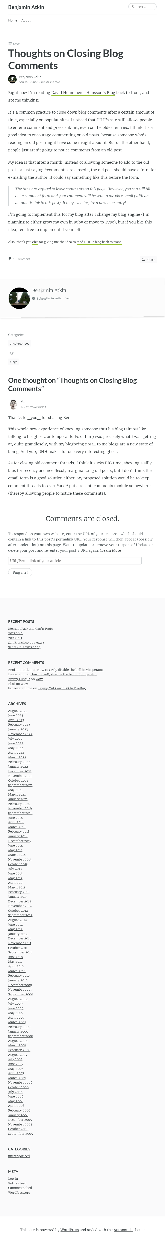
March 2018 (17, 827)
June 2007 (15, 1064)
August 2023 (17, 711)
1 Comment (21, 259)
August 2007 (17, 1055)
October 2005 (18, 1129)
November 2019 (20, 808)
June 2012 (15, 925)
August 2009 (17, 999)
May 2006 (15, 1101)
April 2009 (16, 1017)
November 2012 (20, 906)
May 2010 (15, 962)
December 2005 (20, 1120)
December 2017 (19, 841)
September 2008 (20, 1036)
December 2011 (19, 939)
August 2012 (17, 920)
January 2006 (18, 1115)
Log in (13, 1179)
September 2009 (20, 994)
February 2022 (19, 762)
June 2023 (15, 715)
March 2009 (17, 1022)
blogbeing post (79, 444)
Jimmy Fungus (19, 679)
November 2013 (20, 859)
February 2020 (19, 804)
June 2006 (15, 1096)
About (26, 20)
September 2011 (20, 952)
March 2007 (17, 1078)
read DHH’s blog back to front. (99, 242)
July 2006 (15, 1092)
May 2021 (15, 790)
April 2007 (16, 1073)
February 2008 (19, 1050)
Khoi (11, 684)
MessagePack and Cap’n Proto (30, 629)
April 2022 (16, 752)
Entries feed (17, 1183)
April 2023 (16, 720)
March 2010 (17, 971)
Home (12, 20)
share (150, 259)
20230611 (15, 638)
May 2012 (15, 929)
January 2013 (17, 897)
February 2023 (19, 725)
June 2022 (15, 743)
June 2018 (15, 818)
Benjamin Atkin (26, 7)
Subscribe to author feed (53, 298)
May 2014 (15, 850)
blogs (13, 362)
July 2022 (15, 739)
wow (39, 679)
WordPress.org (19, 1193)
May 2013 (15, 878)
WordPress (70, 1230)
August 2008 (17, 1041)
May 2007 (15, 1069)
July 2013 (15, 869)
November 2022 (20, 734)
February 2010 (19, 976)
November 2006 (20, 1082)
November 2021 (20, 776)
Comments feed (20, 1188)
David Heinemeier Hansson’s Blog (83, 92)
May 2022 (15, 748)
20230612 (15, 633)
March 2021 (17, 794)
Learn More (111, 550)
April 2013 (15, 883)
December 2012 (19, 901)
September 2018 (20, 813)
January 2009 (18, 1031)
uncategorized (20, 343)
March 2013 (16, 887)
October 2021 (18, 780)
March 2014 (17, 855)
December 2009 (20, 985)
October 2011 (17, 948)
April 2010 (16, 966)
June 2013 (15, 873)
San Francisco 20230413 (26, 643)
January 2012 (17, 934)
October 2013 (18, 864)
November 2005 (20, 1124)
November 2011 (19, 943)
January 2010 (17, 980)
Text (16, 44)
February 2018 (19, 832)
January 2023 (18, 729)
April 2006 (16, 1106)
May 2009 (15, 1013)
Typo (109, 222)
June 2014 (15, 845)
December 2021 (19, 771)
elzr (35, 242)
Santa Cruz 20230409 (24, 647)
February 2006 (19, 1110)
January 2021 (17, 799)
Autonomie (123, 1230)
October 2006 (18, 1087)
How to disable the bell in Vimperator (70, 670)
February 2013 (18, 892)
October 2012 (18, 911)
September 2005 (20, 1134)
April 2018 (16, 822)
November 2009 (20, 989)
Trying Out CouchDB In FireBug (62, 688)
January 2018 (17, 836)
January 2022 (18, 766)
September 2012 (20, 915)
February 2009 (19, 1027)
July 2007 (15, 1059)
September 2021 (20, 785)
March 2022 (17, 757)
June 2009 (15, 1008)
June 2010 (15, 957)
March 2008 (17, 1045)
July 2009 (15, 1003)
